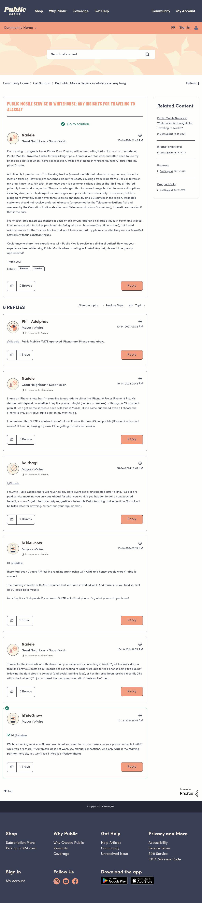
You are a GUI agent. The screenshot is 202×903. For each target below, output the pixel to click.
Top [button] (10, 791)
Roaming (163, 165)
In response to (37, 333)
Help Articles (111, 842)
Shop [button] (11, 833)
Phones (24, 269)
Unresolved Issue (114, 853)
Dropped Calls (166, 184)
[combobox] (101, 54)
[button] (12, 286)
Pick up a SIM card (21, 848)
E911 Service (158, 853)
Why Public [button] (65, 833)
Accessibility (158, 842)
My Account (185, 11)
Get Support (41, 83)
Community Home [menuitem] (18, 28)
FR (173, 28)
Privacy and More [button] (168, 833)
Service (38, 269)
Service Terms (160, 848)
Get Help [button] (111, 833)
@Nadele (13, 341)
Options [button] (191, 83)
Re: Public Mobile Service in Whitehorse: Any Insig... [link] (91, 83)
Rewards (60, 848)
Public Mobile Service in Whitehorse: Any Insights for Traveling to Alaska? (175, 123)
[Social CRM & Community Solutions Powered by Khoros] (189, 792)
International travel (169, 147)
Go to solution (78, 124)
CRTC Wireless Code (165, 859)
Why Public (58, 11)
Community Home (16, 83)
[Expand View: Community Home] (36, 28)
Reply (131, 286)
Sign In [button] (13, 872)
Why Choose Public (68, 842)
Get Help (101, 11)
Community (161, 11)
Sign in (184, 28)
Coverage (81, 11)
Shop (39, 11)
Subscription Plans (20, 842)
